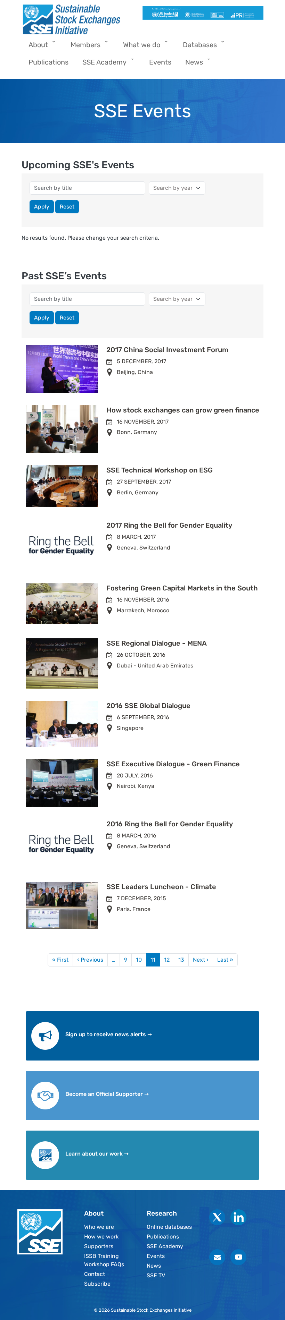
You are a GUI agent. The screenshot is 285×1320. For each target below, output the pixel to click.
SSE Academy (165, 1246)
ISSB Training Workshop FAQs (104, 1260)
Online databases (169, 1227)
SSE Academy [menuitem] (101, 64)
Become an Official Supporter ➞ (107, 1094)
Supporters (98, 1246)
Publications (163, 1236)
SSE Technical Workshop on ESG (159, 470)
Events (156, 1256)
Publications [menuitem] (48, 62)
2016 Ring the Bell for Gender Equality (169, 824)
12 (167, 959)
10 (139, 959)
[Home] (79, 19)
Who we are (99, 1227)
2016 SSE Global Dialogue (148, 705)
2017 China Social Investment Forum (167, 350)
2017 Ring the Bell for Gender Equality (169, 525)
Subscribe (97, 1283)
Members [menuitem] (82, 47)
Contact (94, 1274)
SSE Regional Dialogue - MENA (156, 643)
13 (181, 959)
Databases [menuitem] (196, 47)
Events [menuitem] (160, 62)
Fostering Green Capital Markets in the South (182, 588)
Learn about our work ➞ (97, 1153)
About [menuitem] (35, 47)
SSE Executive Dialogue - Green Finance (173, 764)
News (154, 1265)
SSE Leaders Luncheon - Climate (161, 887)
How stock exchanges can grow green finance (182, 410)
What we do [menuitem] (138, 47)
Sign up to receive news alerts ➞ (108, 1034)
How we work (101, 1236)
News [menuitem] (190, 64)
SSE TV (156, 1275)
